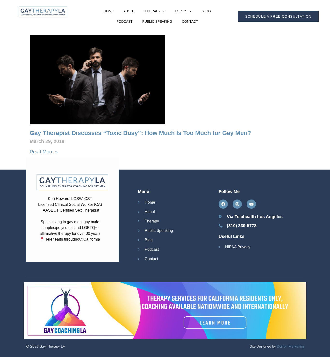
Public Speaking (157, 21)
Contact (190, 21)
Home (109, 11)
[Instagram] (237, 204)
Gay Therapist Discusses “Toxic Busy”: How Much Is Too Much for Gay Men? (140, 132)
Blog (206, 11)
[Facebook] (223, 204)
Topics (181, 11)
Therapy (152, 11)
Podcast (124, 21)
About (129, 11)
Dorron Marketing (290, 346)
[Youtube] (251, 204)
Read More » (44, 151)
